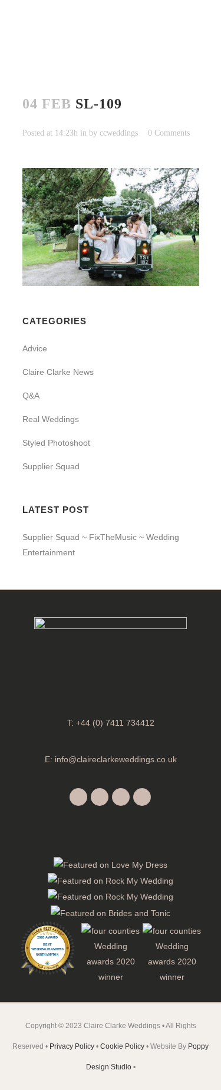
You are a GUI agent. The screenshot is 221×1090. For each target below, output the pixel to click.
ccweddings (119, 133)
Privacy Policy (72, 1046)
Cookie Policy (122, 1046)
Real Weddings (50, 419)
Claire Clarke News (58, 372)
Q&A (30, 395)
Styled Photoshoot (56, 442)
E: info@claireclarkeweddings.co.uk (111, 759)
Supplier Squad (51, 466)
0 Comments (169, 133)
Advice (34, 348)
